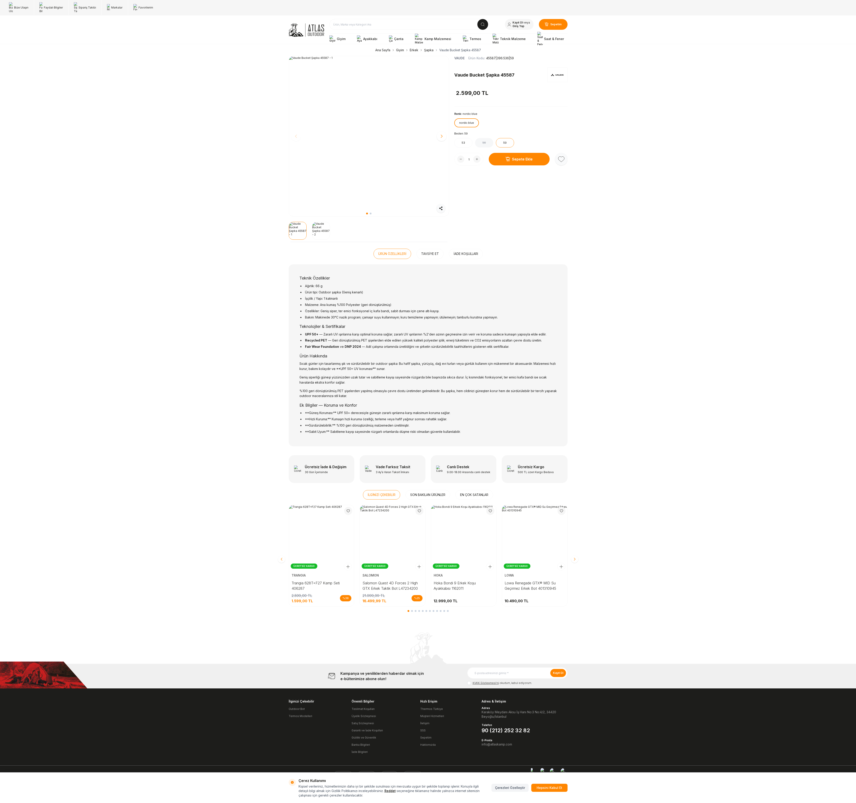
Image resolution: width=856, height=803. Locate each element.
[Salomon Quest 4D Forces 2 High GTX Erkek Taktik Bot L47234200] (392, 537)
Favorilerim (146, 7)
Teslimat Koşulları (363, 709)
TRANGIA (299, 575)
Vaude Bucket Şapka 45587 (460, 50)
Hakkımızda (428, 744)
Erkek (414, 50)
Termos (475, 39)
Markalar (116, 7)
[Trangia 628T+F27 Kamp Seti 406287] (321, 537)
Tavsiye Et (430, 254)
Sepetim (425, 737)
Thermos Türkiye (431, 709)
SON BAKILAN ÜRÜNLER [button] (427, 495)
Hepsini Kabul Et (549, 788)
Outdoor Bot (297, 709)
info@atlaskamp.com (497, 744)
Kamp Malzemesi (438, 39)
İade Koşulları (466, 254)
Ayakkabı (370, 39)
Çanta (398, 39)
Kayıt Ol (558, 673)
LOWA (510, 575)
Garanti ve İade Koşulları (367, 730)
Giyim (341, 39)
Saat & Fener (554, 39)
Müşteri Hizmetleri (432, 716)
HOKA (439, 575)
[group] (369, 136)
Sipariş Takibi (87, 7)
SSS (423, 730)
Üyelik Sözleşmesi (364, 716)
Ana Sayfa (382, 50)
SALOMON (371, 575)
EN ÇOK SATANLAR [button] (474, 495)
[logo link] (306, 30)
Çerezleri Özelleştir (510, 788)
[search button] (482, 24)
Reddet (390, 791)
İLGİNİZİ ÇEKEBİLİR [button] (381, 495)
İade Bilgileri (360, 752)
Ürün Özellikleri (392, 254)
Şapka (428, 50)
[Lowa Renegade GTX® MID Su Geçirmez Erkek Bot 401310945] (534, 537)
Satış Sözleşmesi (363, 723)
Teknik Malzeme (513, 39)
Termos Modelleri (300, 716)
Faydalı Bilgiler (53, 7)
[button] (367, 213)
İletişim (424, 723)
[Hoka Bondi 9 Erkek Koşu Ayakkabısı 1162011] (463, 537)
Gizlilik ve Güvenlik (364, 737)
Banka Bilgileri (361, 744)
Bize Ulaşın (21, 7)
